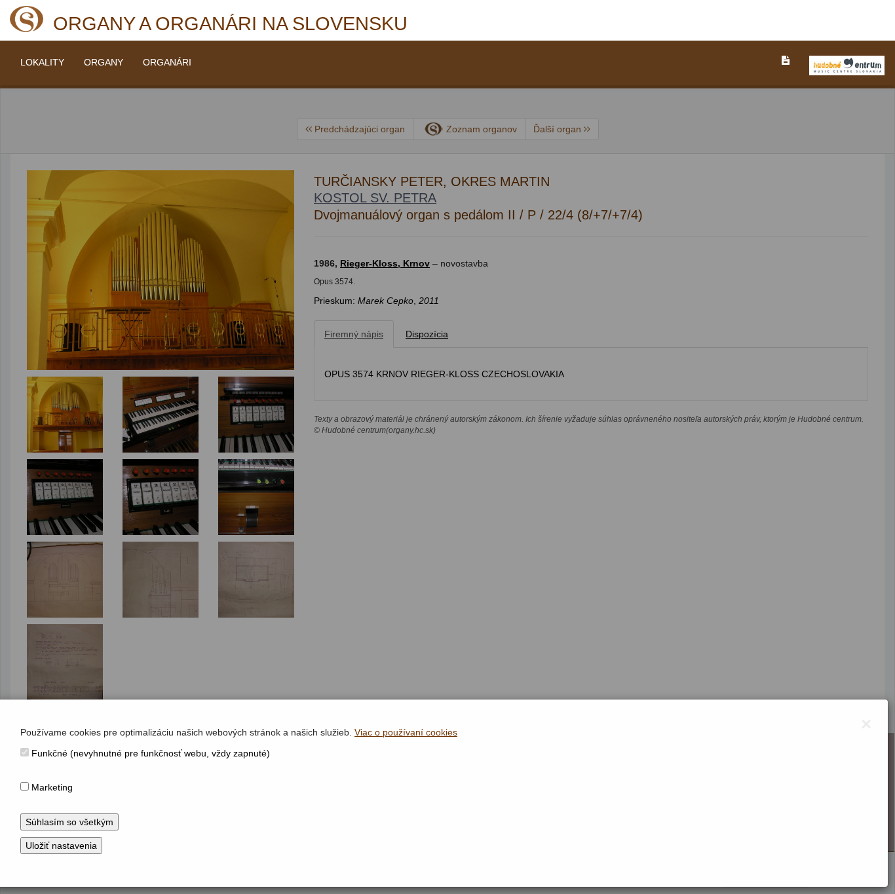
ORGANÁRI (167, 62)
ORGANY (103, 62)
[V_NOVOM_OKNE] (846, 65)
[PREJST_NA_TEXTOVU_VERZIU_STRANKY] (785, 60)
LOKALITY (42, 62)
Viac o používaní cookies (405, 732)
